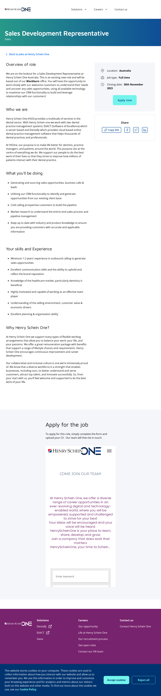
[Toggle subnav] (84, 9)
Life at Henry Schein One (92, 632)
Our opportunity (88, 626)
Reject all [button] (143, 680)
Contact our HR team (90, 651)
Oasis (40, 639)
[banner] (18, 9)
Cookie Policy (28, 689)
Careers (98, 9)
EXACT (40, 632)
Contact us (121, 9)
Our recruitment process (93, 639)
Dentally (42, 626)
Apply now (125, 100)
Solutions (76, 9)
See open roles (87, 645)
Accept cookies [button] (116, 680)
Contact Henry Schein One (135, 626)
